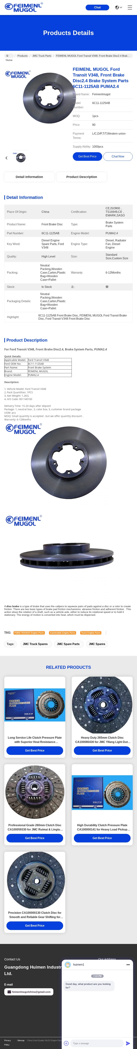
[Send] (128, 1043)
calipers (59, 606)
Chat (97, 7)
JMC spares (97, 644)
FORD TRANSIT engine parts (29, 633)
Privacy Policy (7, 1042)
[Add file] (66, 1043)
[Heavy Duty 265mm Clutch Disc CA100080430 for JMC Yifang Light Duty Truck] (102, 705)
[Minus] (128, 965)
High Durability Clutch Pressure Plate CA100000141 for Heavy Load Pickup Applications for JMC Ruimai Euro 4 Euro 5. (102, 828)
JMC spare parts (68, 644)
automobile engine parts (62, 633)
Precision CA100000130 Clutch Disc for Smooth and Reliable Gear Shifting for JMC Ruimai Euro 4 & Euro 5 (34, 915)
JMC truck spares (35, 644)
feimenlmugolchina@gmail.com (31, 991)
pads (90, 606)
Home (9, 56)
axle (66, 612)
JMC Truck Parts (41, 55)
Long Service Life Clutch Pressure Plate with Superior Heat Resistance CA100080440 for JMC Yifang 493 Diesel (35, 740)
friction (8, 609)
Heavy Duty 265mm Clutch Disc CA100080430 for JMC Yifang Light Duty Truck (102, 740)
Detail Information (29, 177)
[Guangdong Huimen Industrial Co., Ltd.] (24, 7)
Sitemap (20, 1040)
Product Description (81, 177)
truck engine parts (90, 633)
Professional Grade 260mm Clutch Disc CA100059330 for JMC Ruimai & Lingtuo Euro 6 (35, 828)
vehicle (60, 612)
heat (63, 614)
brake (36, 606)
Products (22, 55)
